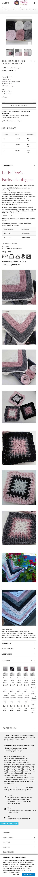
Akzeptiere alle (28, 874)
